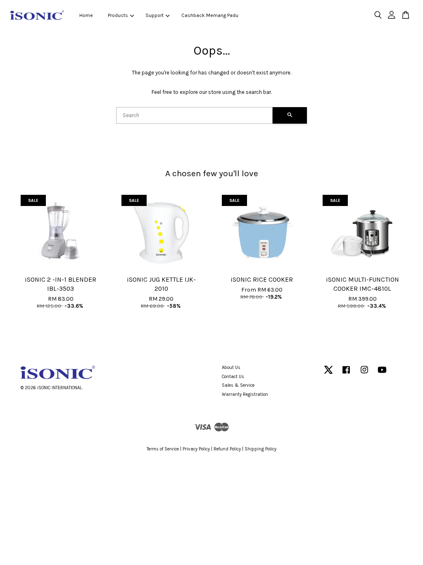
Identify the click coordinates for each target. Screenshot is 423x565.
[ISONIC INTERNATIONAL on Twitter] (328, 374)
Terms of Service (163, 449)
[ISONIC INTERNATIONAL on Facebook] (346, 374)
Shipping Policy (260, 449)
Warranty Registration (245, 394)
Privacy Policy (196, 449)
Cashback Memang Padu (209, 15)
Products (118, 15)
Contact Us (233, 376)
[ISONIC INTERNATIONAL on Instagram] (364, 374)
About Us (231, 367)
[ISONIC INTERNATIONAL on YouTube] (382, 374)
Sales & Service (238, 385)
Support (154, 15)
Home (86, 15)
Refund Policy (227, 449)
